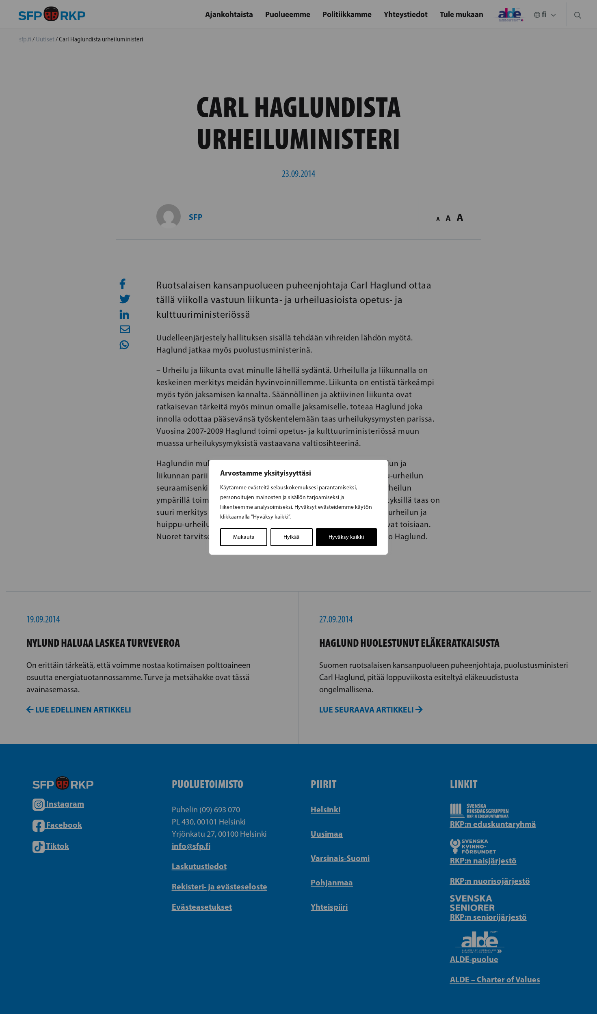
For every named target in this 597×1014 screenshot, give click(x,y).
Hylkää (291, 537)
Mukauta (244, 537)
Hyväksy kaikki (346, 537)
